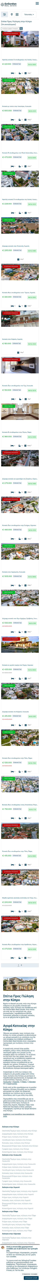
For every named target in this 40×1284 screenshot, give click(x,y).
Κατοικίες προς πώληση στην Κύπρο (16, 1143)
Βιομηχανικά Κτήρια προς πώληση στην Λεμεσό (17, 1204)
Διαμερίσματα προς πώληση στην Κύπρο (17, 1134)
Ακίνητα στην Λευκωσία (11, 1155)
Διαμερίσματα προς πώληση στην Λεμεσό (18, 1194)
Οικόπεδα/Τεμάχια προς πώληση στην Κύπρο (19, 1131)
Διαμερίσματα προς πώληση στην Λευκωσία (19, 1164)
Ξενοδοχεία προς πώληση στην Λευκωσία (18, 1170)
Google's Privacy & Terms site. (21, 1269)
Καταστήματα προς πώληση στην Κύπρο (17, 1152)
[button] (4, 38)
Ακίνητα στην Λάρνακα (11, 1234)
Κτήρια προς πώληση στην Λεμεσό (15, 1197)
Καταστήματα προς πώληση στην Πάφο (17, 1230)
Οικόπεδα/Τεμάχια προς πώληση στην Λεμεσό (19, 1191)
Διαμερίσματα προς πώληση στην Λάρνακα (18, 1243)
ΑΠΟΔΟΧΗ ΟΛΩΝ (31, 1278)
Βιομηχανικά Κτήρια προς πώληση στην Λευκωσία (17, 1177)
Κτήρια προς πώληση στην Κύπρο (15, 1137)
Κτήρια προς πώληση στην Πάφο (14, 1221)
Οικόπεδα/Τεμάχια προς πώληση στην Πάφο (19, 1215)
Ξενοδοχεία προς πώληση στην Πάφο (16, 1224)
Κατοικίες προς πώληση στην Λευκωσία (17, 1173)
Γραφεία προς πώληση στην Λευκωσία (16, 1181)
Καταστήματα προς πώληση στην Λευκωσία (18, 1184)
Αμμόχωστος (12, 1083)
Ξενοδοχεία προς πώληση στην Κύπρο (16, 1140)
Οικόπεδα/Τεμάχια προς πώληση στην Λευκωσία (16, 1160)
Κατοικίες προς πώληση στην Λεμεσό (16, 1200)
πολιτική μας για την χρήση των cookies (21, 1255)
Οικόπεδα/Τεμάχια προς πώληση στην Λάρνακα (16, 1239)
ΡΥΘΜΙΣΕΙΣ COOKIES (29, 1274)
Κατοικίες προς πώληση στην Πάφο (15, 1227)
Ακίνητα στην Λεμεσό (11, 1187)
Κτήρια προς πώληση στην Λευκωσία (16, 1167)
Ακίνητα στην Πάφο (10, 1211)
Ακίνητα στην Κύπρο (10, 1127)
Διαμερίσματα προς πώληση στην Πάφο (17, 1218)
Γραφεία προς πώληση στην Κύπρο (15, 1149)
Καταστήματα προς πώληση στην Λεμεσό (17, 1208)
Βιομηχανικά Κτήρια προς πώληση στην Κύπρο (20, 1146)
